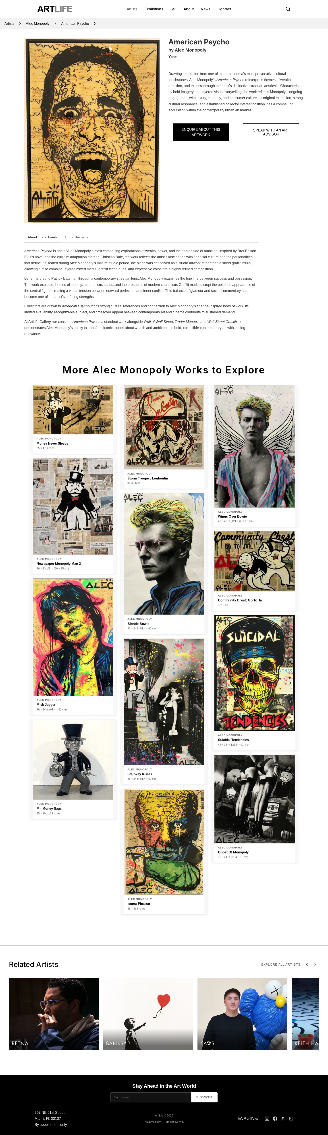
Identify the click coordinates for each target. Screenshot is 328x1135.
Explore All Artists (280, 964)
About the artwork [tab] (42, 237)
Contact (224, 9)
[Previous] (307, 964)
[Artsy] (291, 1118)
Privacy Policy (152, 1121)
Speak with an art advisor (271, 132)
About (189, 9)
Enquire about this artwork (200, 132)
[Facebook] (275, 1118)
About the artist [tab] (77, 237)
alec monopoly (38, 23)
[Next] (315, 964)
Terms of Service (174, 1121)
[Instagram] (267, 1118)
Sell (173, 9)
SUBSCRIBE (204, 1097)
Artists (132, 9)
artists (9, 23)
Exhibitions (154, 9)
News (205, 9)
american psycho (75, 23)
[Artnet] (283, 1118)
